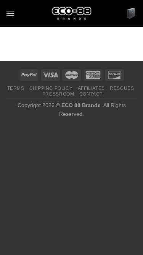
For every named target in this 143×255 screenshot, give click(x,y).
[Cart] (131, 13)
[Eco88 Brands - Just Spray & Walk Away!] (71, 13)
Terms (15, 88)
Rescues (122, 88)
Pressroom (58, 94)
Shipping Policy (50, 88)
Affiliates (91, 88)
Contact (91, 94)
